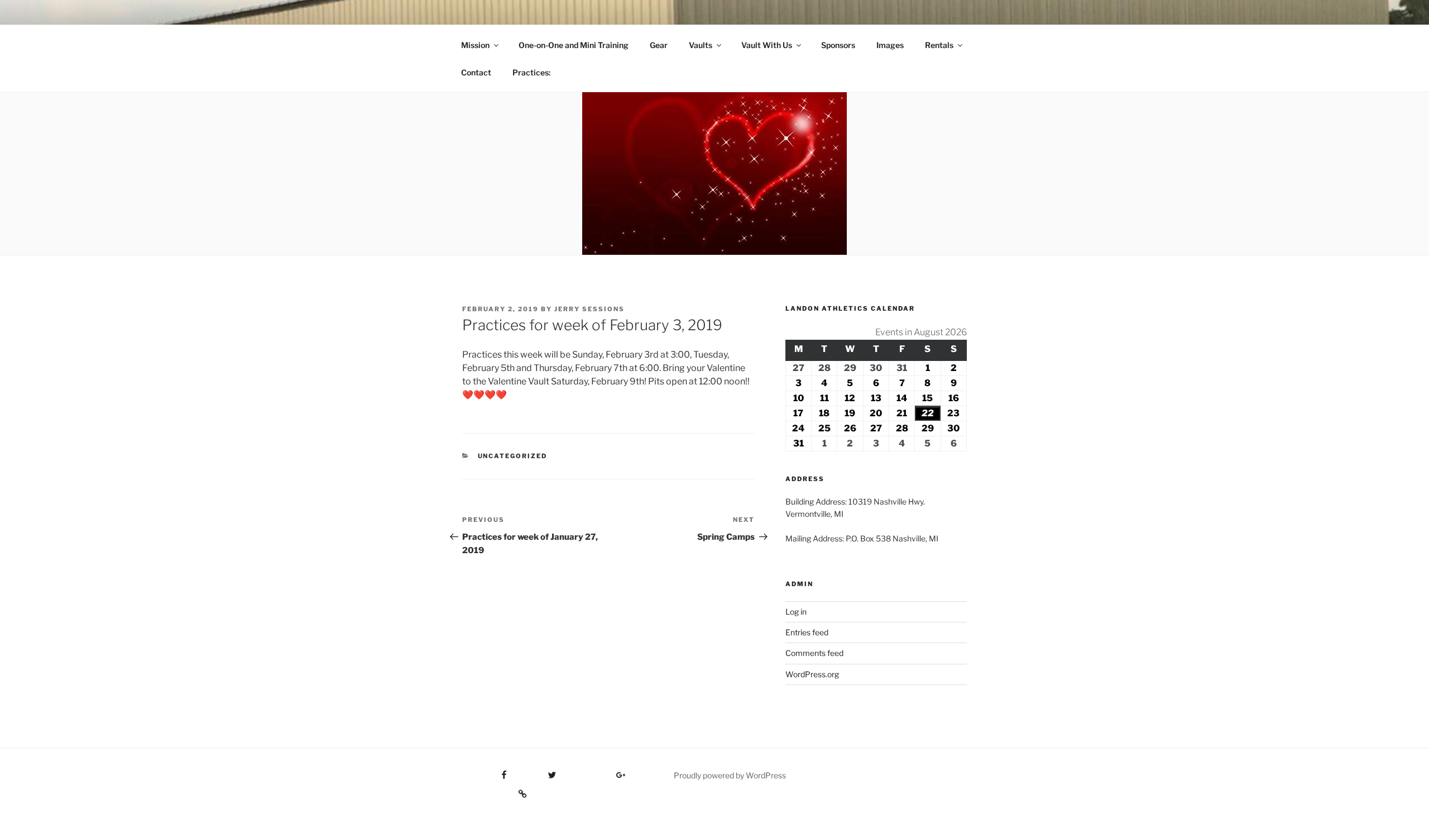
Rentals (939, 45)
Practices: (531, 72)
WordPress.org (812, 674)
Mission (475, 45)
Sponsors (838, 45)
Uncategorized (513, 456)
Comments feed (814, 653)
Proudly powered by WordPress (730, 775)
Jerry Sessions (589, 309)
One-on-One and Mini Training (574, 45)
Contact (476, 72)
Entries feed (806, 632)
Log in (796, 611)
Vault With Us (766, 45)
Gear (659, 45)
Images (890, 45)
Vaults (700, 45)
